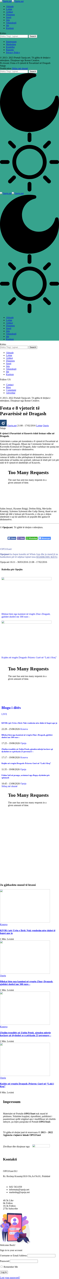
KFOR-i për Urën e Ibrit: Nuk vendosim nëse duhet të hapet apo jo (29, 723)
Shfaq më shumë (20, 68)
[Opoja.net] (12, 1)
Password (4, 1261)
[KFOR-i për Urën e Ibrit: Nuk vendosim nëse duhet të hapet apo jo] (25, 921)
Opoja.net (12, 425)
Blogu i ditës (11, 708)
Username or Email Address (13, 1255)
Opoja (46, 425)
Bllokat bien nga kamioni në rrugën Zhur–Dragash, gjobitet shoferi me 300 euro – (26, 615)
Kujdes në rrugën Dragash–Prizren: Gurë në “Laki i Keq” (29, 657)
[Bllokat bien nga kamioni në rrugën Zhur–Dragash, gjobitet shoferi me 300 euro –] (26, 579)
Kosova (24, 729)
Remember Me (10, 1267)
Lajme (39, 425)
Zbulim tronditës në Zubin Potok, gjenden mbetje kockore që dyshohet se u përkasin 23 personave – (27, 750)
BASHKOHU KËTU (46, 557)
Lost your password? (10, 1277)
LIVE (4, 714)
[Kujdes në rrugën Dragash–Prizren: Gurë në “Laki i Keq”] (26, 622)
